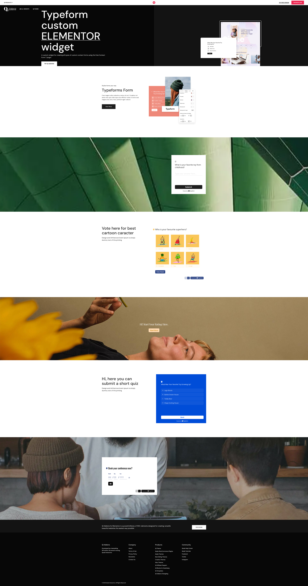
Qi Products (7, 2)
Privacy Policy (133, 554)
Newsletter (132, 557)
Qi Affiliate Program (161, 565)
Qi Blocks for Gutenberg (162, 568)
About (130, 548)
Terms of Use (132, 551)
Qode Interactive (110, 583)
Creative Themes (160, 560)
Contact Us (132, 559)
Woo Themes (159, 562)
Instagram (185, 559)
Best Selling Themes (161, 557)
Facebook (185, 554)
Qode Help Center (187, 548)
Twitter (184, 557)
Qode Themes (159, 554)
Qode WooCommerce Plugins (164, 551)
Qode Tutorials (186, 551)
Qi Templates (159, 571)
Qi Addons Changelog (161, 574)
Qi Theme (158, 548)
